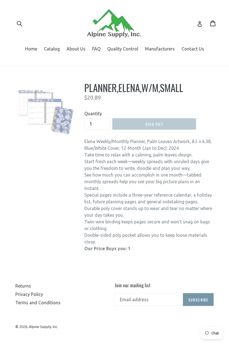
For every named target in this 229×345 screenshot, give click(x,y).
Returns (23, 285)
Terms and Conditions (38, 302)
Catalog (52, 48)
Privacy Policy (29, 294)
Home (31, 48)
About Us (75, 48)
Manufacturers (160, 48)
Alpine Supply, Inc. (43, 327)
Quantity (93, 113)
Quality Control (122, 48)
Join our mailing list (133, 285)
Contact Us (193, 48)
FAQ (96, 48)
